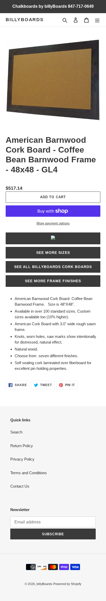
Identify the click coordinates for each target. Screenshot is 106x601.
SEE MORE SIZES (53, 253)
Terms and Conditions (28, 473)
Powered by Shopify (67, 584)
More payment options (53, 223)
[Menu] (97, 20)
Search (16, 432)
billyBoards (25, 19)
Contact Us (19, 486)
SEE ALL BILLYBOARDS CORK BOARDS (53, 267)
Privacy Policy (22, 459)
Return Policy (21, 446)
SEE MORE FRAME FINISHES (53, 281)
